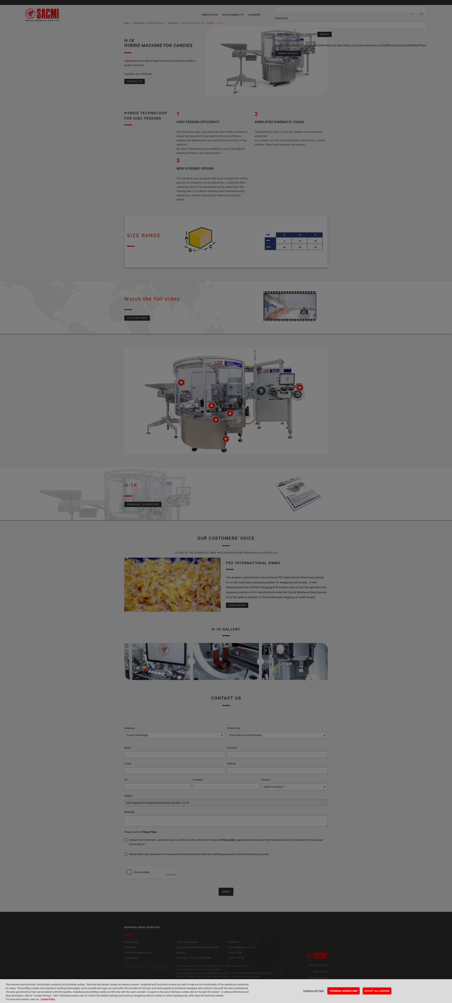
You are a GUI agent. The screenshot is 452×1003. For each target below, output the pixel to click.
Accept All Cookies (377, 991)
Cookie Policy (48, 999)
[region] (226, 991)
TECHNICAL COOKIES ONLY (343, 990)
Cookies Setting (313, 991)
